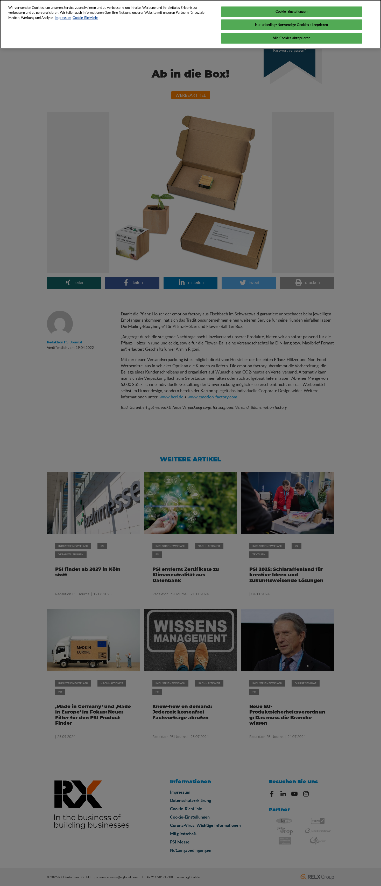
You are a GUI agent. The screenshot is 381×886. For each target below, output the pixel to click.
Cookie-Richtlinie (85, 17)
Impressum (63, 17)
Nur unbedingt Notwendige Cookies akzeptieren (291, 24)
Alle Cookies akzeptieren (291, 38)
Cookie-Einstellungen (292, 11)
